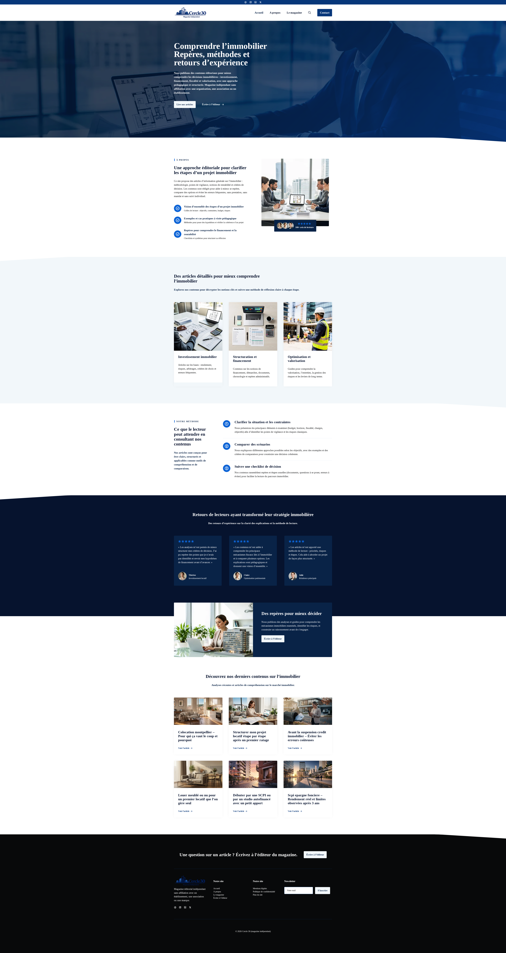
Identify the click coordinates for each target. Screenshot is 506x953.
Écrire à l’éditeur (273, 638)
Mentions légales (260, 888)
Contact (324, 12)
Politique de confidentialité (264, 891)
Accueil (259, 12)
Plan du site (257, 895)
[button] (309, 13)
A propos (275, 12)
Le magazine (294, 12)
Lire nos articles (185, 104)
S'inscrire (322, 890)
